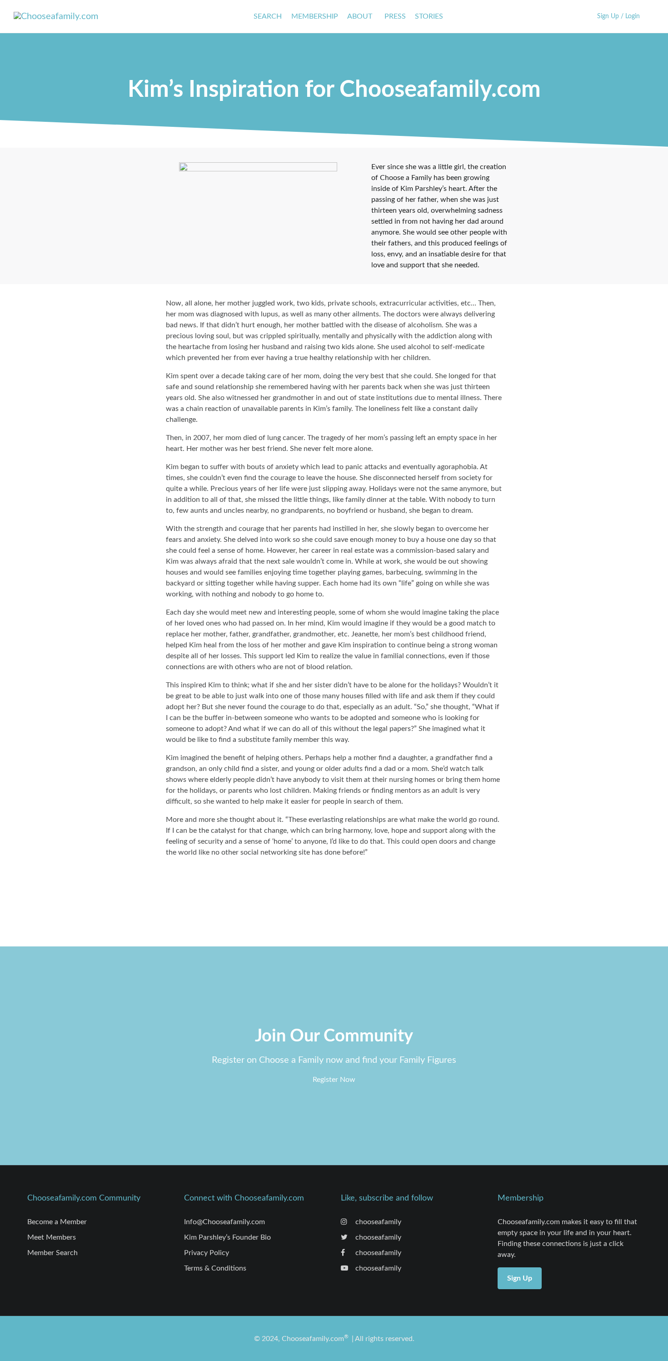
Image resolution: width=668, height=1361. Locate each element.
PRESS (395, 16)
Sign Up (519, 1278)
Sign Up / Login (618, 16)
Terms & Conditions (215, 1268)
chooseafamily (377, 1222)
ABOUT (359, 16)
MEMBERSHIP (314, 16)
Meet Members (51, 1237)
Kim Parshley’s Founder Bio (227, 1237)
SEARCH (268, 16)
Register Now (334, 1079)
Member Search (52, 1252)
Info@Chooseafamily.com (224, 1222)
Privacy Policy (206, 1252)
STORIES (429, 16)
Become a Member (57, 1222)
